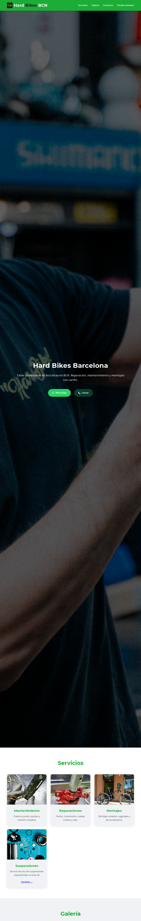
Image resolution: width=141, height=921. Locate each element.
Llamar (85, 392)
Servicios (83, 5)
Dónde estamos (125, 5)
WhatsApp (61, 392)
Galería (95, 5)
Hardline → (27, 881)
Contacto (108, 5)
